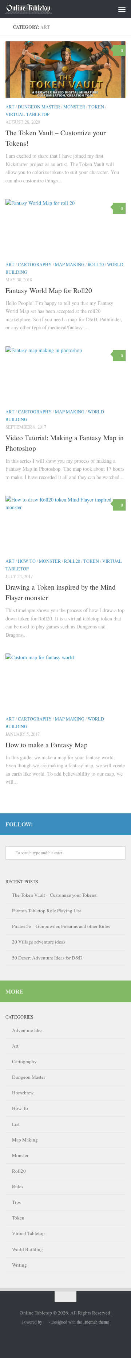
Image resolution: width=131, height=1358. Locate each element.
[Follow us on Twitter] (109, 824)
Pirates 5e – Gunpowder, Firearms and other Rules (61, 926)
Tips (16, 1202)
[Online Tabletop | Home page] (36, 9)
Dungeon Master (39, 107)
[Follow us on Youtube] (98, 824)
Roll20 (96, 264)
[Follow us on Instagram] (121, 824)
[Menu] (122, 9)
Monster (74, 107)
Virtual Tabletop (27, 114)
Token (96, 107)
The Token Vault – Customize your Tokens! (55, 895)
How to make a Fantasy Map (46, 744)
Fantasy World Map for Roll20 (48, 290)
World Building (27, 1249)
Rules (17, 1186)
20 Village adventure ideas (38, 941)
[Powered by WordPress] (46, 1322)
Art (10, 107)
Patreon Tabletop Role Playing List (46, 910)
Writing (19, 1265)
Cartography (35, 264)
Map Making (69, 264)
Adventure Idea (27, 1030)
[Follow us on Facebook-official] (86, 824)
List (16, 1124)
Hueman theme (96, 1322)
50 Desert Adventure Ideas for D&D (47, 957)
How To (27, 561)
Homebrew (23, 1092)
